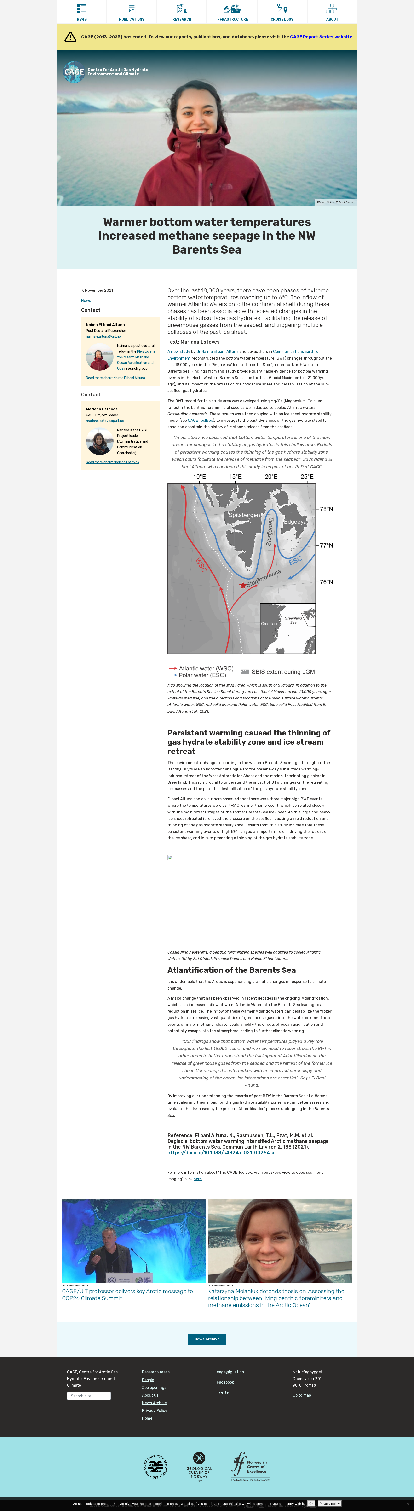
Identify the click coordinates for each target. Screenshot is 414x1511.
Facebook (225, 1382)
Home (147, 1418)
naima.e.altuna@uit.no (103, 336)
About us (150, 1395)
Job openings (154, 1387)
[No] (408, 1504)
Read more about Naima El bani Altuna (115, 378)
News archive (207, 1339)
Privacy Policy (154, 1410)
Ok (311, 1503)
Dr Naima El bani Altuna (217, 351)
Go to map (302, 1395)
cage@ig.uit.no (230, 1372)
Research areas (156, 1372)
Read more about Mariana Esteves (112, 462)
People (148, 1380)
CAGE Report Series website (321, 37)
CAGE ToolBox (200, 420)
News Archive (154, 1403)
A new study (178, 351)
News (86, 300)
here (198, 1179)
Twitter (223, 1392)
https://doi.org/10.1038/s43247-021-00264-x (221, 1152)
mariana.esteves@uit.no (105, 421)
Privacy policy (330, 1503)
